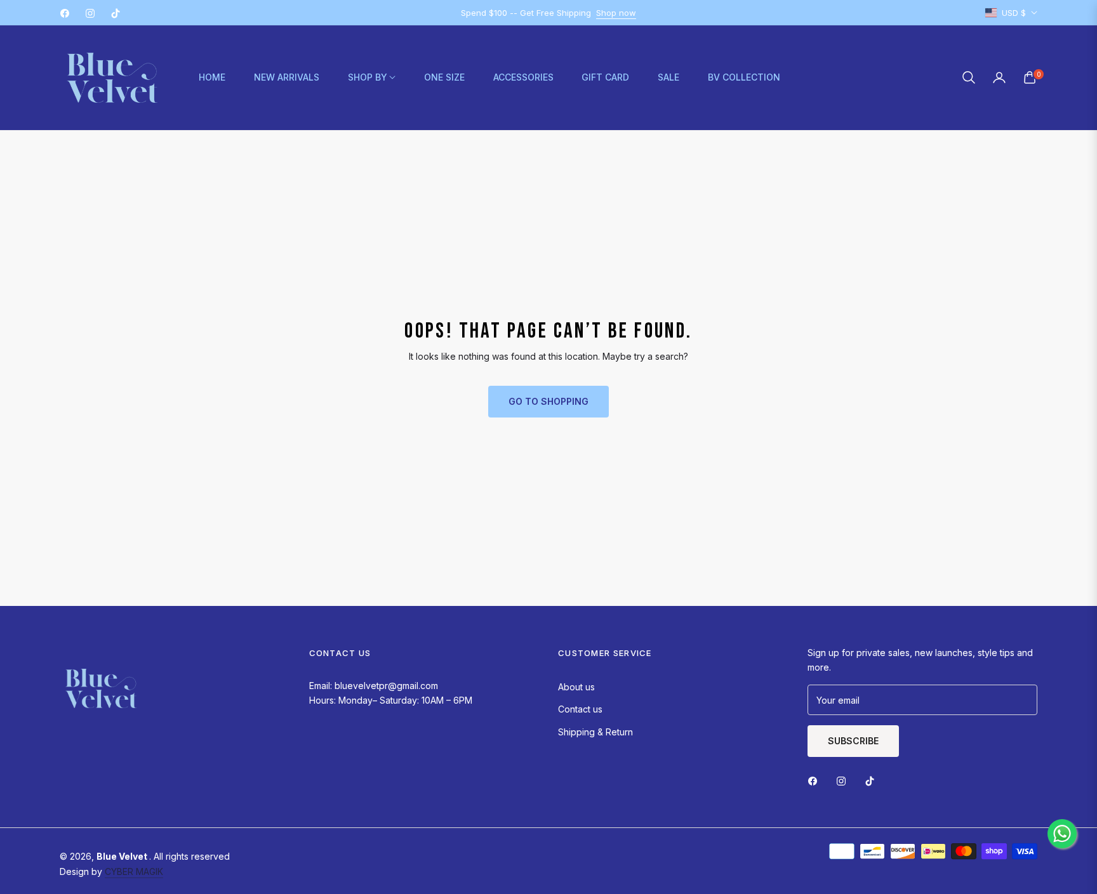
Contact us (580, 709)
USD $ (1014, 13)
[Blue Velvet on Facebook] (816, 780)
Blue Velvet (122, 856)
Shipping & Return (595, 731)
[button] (969, 77)
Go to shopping (548, 401)
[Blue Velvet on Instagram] (844, 780)
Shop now (616, 13)
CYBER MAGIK (134, 871)
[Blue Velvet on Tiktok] (873, 780)
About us (576, 686)
